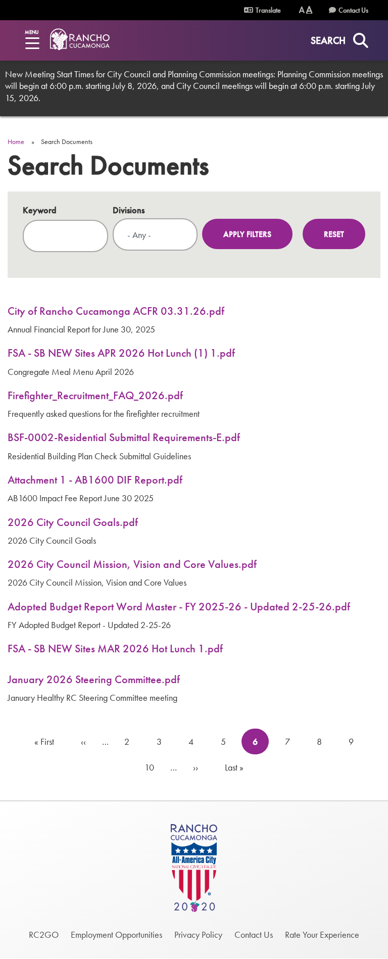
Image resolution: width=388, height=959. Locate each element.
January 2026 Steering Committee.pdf (94, 679)
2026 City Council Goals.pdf (73, 522)
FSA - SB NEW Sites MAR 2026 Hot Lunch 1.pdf (115, 648)
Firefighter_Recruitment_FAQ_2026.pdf (95, 395)
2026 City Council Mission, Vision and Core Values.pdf (132, 564)
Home (16, 141)
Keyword (40, 210)
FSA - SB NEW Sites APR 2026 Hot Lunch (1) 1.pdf (121, 353)
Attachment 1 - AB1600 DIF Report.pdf (95, 479)
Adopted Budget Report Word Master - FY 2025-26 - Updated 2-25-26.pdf (179, 606)
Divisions (128, 210)
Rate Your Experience (322, 934)
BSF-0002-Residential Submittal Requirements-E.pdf (124, 437)
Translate (267, 10)
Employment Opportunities (116, 934)
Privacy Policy (198, 934)
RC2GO (44, 934)
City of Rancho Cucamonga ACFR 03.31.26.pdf (116, 311)
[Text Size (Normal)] (302, 10)
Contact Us (353, 10)
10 (153, 767)
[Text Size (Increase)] (309, 10)
